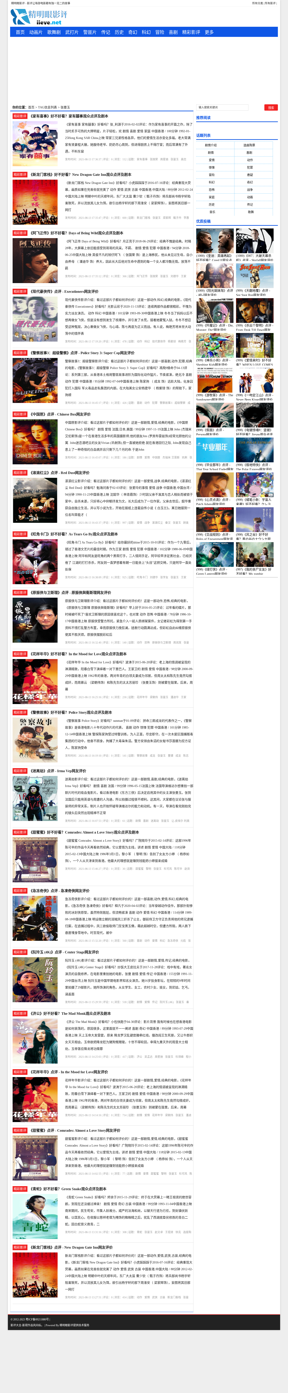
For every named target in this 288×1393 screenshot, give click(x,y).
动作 (139, 341)
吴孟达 (148, 1056)
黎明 (148, 868)
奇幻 (132, 32)
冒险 (159, 32)
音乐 (215, 212)
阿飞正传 (142, 276)
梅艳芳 (182, 341)
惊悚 (215, 167)
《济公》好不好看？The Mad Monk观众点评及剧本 (70, 1013)
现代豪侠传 (159, 341)
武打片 (72, 32)
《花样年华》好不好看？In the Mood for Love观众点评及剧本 (78, 654)
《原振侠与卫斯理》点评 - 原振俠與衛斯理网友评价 (70, 593)
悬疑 (253, 175)
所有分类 (257, 3)
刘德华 (175, 276)
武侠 (155, 1297)
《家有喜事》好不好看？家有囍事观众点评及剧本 (68, 116)
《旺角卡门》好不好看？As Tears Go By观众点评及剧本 (73, 534)
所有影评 (270, 3)
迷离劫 (155, 821)
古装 (162, 1297)
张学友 (164, 577)
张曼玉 (175, 159)
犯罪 (155, 403)
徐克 (178, 1232)
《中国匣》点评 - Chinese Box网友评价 (60, 414)
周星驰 (164, 159)
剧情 (139, 457)
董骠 (170, 755)
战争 (147, 522)
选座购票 (253, 145)
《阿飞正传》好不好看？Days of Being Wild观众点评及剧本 (76, 233)
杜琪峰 (180, 1056)
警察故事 (142, 755)
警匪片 (90, 32)
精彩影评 (191, 32)
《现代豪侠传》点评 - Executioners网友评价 (64, 291)
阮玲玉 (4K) (167, 1002)
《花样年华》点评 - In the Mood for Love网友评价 (68, 1072)
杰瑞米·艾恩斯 (171, 457)
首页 (20, 32)
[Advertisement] (144, 70)
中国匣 (156, 457)
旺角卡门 (142, 577)
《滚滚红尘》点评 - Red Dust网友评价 (59, 473)
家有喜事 (142, 159)
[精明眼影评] (38, 17)
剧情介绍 (215, 145)
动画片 (36, 32)
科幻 (146, 32)
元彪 (183, 940)
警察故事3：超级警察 (172, 403)
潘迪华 (175, 697)
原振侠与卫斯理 (161, 642)
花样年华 (142, 697)
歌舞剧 (54, 32)
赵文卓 (159, 1232)
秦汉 (168, 522)
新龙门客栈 (143, 217)
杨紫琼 (172, 341)
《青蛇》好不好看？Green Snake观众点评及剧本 (67, 1189)
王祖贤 (169, 1232)
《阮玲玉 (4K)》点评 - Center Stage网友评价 (64, 952)
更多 (209, 32)
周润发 (177, 642)
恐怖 (147, 642)
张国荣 (154, 159)
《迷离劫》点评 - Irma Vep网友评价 (57, 771)
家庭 (215, 197)
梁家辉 (167, 217)
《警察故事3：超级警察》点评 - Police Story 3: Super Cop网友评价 (82, 353)
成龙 (152, 755)
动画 (253, 197)
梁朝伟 (154, 697)
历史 (119, 32)
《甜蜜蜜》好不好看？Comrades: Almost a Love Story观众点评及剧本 (84, 832)
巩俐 (184, 457)
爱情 (147, 457)
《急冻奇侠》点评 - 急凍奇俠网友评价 (59, 891)
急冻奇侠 (172, 940)
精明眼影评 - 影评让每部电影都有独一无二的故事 (40, 3)
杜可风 (168, 868)
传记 (105, 32)
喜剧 (173, 32)
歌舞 (253, 212)
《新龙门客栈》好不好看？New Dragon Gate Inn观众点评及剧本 (80, 175)
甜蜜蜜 (139, 868)
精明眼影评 (66, 1325)
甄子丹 (177, 217)
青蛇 (139, 1232)
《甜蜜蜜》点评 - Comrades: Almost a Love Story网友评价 (74, 1130)
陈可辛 (178, 868)
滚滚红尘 (157, 522)
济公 (139, 1056)
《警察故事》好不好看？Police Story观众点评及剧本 (70, 712)
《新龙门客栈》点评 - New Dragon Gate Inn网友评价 (71, 1247)
